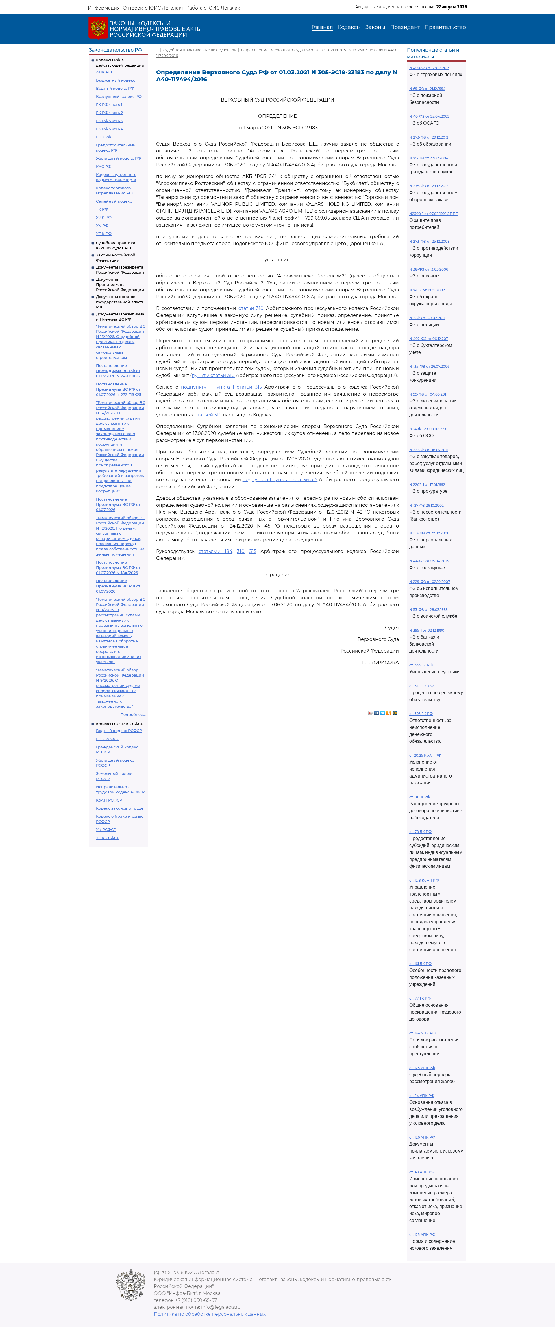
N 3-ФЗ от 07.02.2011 (427, 318)
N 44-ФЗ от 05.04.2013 (429, 561)
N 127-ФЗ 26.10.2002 (426, 505)
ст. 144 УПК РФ (422, 1033)
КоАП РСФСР (109, 800)
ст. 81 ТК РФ (419, 797)
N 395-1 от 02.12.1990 (426, 630)
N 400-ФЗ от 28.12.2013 (429, 68)
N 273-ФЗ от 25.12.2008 (429, 241)
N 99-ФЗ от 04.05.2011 (428, 394)
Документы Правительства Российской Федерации (120, 284)
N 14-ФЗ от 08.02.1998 (428, 429)
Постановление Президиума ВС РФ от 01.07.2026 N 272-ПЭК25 (118, 389)
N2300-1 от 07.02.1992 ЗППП (433, 214)
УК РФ (102, 225)
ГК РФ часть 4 (109, 128)
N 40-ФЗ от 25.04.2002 (429, 116)
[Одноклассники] (389, 711)
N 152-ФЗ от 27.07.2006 (429, 533)
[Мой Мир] (395, 711)
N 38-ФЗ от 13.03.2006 (428, 269)
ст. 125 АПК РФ (422, 1234)
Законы (375, 27)
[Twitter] (383, 711)
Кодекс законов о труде (119, 808)
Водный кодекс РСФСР (119, 730)
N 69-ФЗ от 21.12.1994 (427, 89)
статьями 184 (215, 551)
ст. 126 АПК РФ (422, 1137)
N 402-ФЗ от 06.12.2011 (428, 339)
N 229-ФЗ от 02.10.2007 (429, 582)
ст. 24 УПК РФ (421, 1095)
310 (241, 551)
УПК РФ (104, 233)
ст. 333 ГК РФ (421, 665)
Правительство (445, 27)
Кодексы (349, 27)
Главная (322, 27)
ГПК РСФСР (107, 738)
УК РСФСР (106, 829)
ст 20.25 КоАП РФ (425, 755)
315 (252, 551)
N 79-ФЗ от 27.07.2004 (428, 158)
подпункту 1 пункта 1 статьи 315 (221, 387)
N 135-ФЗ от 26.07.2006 (429, 366)
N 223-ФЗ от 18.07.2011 (428, 450)
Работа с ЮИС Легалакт (214, 8)
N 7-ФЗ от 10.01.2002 (427, 290)
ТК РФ (102, 209)
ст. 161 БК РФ (420, 964)
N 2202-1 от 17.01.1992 (427, 484)
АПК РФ (104, 72)
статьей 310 (208, 415)
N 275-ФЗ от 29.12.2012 (428, 186)
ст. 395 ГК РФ (421, 714)
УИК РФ (104, 217)
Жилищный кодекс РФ (118, 158)
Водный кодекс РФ (115, 88)
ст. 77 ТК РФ (420, 998)
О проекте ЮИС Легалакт (153, 8)
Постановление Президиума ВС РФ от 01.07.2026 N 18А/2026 (118, 567)
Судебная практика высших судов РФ (199, 49)
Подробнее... (133, 714)
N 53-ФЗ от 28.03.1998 (428, 609)
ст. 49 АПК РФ (421, 1172)
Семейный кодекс (114, 201)
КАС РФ (103, 166)
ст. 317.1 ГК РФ (421, 686)
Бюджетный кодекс (115, 80)
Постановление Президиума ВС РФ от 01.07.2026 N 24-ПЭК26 (118, 370)
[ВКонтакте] (377, 711)
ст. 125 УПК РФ (422, 1068)
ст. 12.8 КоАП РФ (424, 880)
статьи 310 (251, 308)
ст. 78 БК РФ (420, 832)
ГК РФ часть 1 (109, 104)
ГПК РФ (103, 137)
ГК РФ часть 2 (109, 112)
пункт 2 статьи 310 (213, 375)
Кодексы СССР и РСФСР (119, 723)
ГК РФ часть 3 (109, 120)
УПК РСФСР (107, 837)
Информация (104, 8)
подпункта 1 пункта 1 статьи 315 (280, 479)
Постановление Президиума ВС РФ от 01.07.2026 (118, 504)
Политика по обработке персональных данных (210, 1314)
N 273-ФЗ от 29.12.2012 (428, 137)
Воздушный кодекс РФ (119, 96)
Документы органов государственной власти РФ (120, 301)
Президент (405, 27)
